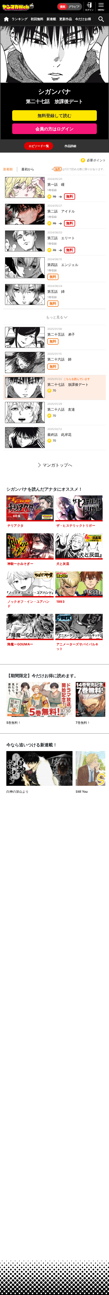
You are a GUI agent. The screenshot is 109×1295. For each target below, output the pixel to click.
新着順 (8, 169)
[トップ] (6, 19)
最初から (27, 169)
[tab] (38, 146)
